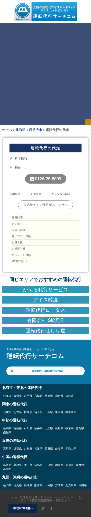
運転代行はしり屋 (45, 331)
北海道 (20, 129)
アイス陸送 (45, 300)
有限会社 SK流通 (45, 320)
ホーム (7, 129)
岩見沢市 (35, 129)
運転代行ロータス (45, 310)
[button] (88, 122)
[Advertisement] (45, 71)
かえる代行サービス (45, 290)
